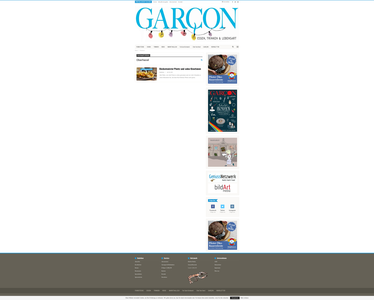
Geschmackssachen (146, 69)
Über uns (217, 271)
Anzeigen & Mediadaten (167, 264)
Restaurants (138, 271)
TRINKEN (156, 47)
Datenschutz (218, 264)
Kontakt (180, 2)
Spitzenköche (138, 277)
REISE (163, 47)
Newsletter (164, 277)
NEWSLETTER (215, 47)
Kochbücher (138, 264)
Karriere (163, 271)
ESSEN (149, 47)
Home (155, 2)
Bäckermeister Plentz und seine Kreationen (180, 69)
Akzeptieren (235, 298)
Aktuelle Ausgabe (163, 2)
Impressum (217, 268)
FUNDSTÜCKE (140, 47)
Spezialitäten (138, 274)
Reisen (136, 268)
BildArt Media (192, 261)
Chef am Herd (197, 47)
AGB (216, 261)
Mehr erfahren (244, 298)
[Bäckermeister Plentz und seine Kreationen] (146, 73)
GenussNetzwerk (192, 264)
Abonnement (173, 2)
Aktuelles (137, 261)
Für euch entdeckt (185, 47)
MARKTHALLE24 (172, 47)
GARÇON (205, 47)
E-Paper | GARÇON (166, 268)
